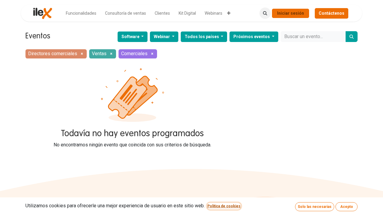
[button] (265, 13)
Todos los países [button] (202, 36)
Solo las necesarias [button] (315, 207)
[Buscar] (352, 36)
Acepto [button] (346, 207)
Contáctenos (331, 13)
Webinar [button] (162, 36)
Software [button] (130, 36)
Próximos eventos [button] (252, 36)
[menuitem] (81, 13)
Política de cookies (224, 206)
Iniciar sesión (290, 13)
